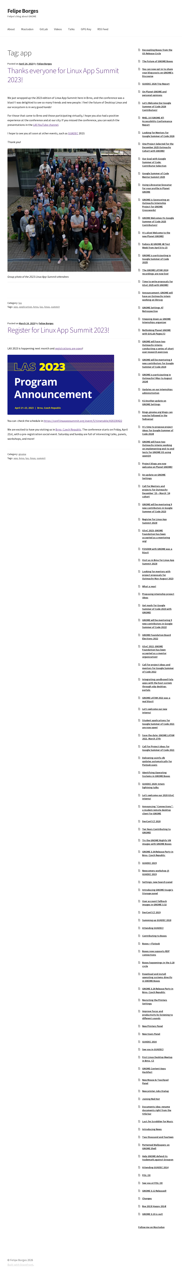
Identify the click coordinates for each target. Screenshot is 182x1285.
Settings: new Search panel (157, 882)
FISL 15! (146, 1175)
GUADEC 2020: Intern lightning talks (153, 785)
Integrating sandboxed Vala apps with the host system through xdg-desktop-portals (157, 684)
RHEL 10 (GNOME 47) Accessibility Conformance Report (157, 121)
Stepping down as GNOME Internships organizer (156, 320)
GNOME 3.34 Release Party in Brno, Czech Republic (157, 853)
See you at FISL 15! (152, 1183)
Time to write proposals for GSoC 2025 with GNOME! (157, 283)
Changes (147, 1198)
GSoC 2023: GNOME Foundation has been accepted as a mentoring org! (156, 536)
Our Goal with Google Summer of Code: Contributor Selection (154, 162)
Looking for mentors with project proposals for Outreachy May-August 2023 (157, 575)
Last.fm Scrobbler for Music (157, 1121)
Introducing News (152, 1129)
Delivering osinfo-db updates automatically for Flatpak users (157, 761)
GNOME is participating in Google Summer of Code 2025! (156, 259)
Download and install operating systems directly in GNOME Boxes (157, 977)
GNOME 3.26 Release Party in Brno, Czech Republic (157, 990)
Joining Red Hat (151, 1098)
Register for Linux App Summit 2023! (58, 330)
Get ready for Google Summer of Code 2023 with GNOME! (157, 609)
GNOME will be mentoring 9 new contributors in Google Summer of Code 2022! (157, 623)
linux (47, 306)
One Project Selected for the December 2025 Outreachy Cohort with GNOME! (157, 147)
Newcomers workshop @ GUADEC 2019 (155, 872)
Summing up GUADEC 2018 (156, 920)
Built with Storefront (20, 1264)
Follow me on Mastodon (151, 1227)
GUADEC (73, 133)
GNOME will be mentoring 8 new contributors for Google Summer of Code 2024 (158, 363)
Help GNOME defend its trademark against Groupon (157, 1158)
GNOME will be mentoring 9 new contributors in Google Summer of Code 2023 (157, 508)
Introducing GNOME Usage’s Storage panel (157, 891)
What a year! (149, 586)
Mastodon (27, 29)
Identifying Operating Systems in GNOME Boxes (156, 774)
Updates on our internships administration (157, 391)
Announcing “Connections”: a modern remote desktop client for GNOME (157, 810)
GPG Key (86, 29)
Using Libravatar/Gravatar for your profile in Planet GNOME (157, 188)
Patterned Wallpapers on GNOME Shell (156, 1146)
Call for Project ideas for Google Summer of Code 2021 (158, 748)
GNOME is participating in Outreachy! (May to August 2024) (157, 378)
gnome (22, 454)
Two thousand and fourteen (157, 1137)
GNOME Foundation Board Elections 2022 (156, 636)
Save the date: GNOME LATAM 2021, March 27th (158, 737)
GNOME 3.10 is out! (152, 1214)
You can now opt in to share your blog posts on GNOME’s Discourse (157, 72)
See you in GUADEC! (153, 1049)
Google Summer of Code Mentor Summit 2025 (155, 175)
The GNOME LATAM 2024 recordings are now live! (155, 271)
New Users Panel (151, 1033)
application (25, 306)
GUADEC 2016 (149, 1041)
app (16, 306)
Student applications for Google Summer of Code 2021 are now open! (158, 724)
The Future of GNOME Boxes (157, 61)
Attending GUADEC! (153, 928)
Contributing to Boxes (154, 935)
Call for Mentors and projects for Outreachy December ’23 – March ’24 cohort (156, 491)
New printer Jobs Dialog (155, 1091)
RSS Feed (102, 29)
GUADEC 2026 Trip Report (156, 83)
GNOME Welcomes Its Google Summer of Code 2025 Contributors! (158, 221)
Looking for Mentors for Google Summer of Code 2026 (158, 134)
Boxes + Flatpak (151, 943)
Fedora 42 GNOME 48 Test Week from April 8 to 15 (156, 245)
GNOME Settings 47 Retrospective (152, 309)
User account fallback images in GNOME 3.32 (154, 903)
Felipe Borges (22, 10)
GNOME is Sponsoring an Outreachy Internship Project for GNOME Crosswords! (155, 205)
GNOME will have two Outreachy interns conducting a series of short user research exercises (158, 347)
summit (55, 306)
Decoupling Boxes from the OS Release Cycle (157, 51)
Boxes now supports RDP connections (156, 953)
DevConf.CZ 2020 (151, 821)
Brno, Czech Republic (68, 429)
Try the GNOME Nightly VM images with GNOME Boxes (157, 842)
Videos (58, 29)
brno (35, 306)
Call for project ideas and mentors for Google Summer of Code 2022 (158, 668)
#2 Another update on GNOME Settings (154, 402)
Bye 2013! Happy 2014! (154, 1206)
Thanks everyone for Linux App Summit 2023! (63, 75)
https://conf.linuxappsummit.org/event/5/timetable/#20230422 (83, 421)
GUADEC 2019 (149, 863)
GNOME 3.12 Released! (154, 1190)
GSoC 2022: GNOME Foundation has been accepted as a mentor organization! (154, 651)
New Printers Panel (152, 1026)
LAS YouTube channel (45, 125)
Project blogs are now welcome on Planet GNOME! (157, 465)
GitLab (44, 29)
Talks (71, 29)
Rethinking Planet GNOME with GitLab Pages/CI (156, 331)
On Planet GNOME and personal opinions (154, 93)
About (11, 29)
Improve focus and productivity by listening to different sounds (157, 1015)
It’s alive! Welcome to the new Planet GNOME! (156, 234)
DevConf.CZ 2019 (151, 912)
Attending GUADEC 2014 (155, 1167)
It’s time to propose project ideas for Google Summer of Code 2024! (157, 430)
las (20, 303)
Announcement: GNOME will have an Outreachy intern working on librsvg (157, 296)
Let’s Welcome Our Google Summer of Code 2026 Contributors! (156, 106)
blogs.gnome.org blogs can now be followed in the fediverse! (157, 415)
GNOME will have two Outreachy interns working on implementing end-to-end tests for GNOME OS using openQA (158, 448)
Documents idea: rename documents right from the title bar (156, 1110)
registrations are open (68, 348)
